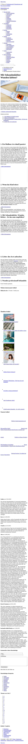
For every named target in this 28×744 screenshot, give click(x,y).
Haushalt (8, 15)
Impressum (18, 739)
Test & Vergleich (7, 54)
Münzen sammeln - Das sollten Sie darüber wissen (14, 330)
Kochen (5, 30)
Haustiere (8, 40)
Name (2, 653)
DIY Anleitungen (10, 45)
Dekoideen (8, 44)
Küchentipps (9, 34)
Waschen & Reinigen (11, 21)
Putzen (7, 17)
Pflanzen (8, 53)
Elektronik (8, 58)
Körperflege (9, 28)
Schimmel (8, 18)
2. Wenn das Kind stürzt (8, 117)
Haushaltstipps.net (7, 68)
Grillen (7, 32)
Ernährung (8, 26)
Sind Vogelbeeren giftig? (9, 400)
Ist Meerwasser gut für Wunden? (10, 321)
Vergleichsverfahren (18, 740)
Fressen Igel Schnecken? (9, 351)
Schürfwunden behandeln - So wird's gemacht (13, 409)
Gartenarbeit (9, 52)
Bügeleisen (5, 729)
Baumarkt (8, 56)
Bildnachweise (10, 740)
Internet (5, 684)
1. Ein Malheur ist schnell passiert (11, 116)
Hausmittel (8, 27)
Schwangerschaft (10, 41)
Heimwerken (9, 48)
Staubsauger (6, 736)
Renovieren (9, 49)
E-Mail (2, 654)
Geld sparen (9, 14)
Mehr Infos (3, 1)
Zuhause (5, 43)
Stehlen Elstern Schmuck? (9, 372)
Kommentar (3, 656)
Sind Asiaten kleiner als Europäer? (11, 364)
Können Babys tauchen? (9, 343)
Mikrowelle (6, 732)
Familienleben (9, 39)
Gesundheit (6, 23)
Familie (5, 36)
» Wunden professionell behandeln (8, 111)
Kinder (7, 62)
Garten (5, 50)
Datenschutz (3, 740)
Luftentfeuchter (6, 731)
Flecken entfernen (10, 13)
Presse (14, 739)
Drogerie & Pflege (10, 57)
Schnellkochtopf (7, 735)
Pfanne (5, 734)
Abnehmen (8, 25)
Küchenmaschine (7, 730)
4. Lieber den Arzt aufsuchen (10, 121)
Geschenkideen (9, 46)
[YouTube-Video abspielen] (14, 174)
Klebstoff (16, 261)
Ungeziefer (8, 19)
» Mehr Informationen (6, 166)
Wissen (8, 22)
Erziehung (8, 37)
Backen (8, 31)
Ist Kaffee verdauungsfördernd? (10, 390)
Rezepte (8, 35)
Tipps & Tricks (6, 12)
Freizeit (8, 59)
